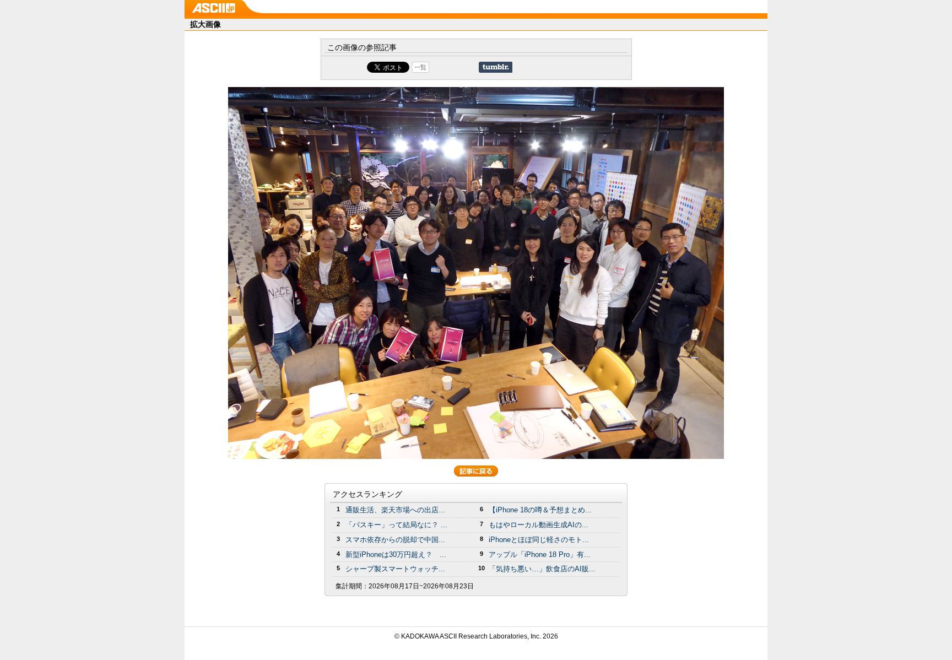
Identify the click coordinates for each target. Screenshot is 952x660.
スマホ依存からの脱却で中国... (395, 539)
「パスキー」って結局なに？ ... (396, 525)
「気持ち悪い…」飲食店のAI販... (542, 569)
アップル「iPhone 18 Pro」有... (540, 554)
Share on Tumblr (495, 67)
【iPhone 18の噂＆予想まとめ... (540, 510)
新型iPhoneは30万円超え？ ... (395, 554)
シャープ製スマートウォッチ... (395, 569)
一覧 (420, 67)
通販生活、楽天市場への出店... (395, 510)
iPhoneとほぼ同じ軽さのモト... (539, 539)
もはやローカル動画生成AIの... (538, 525)
